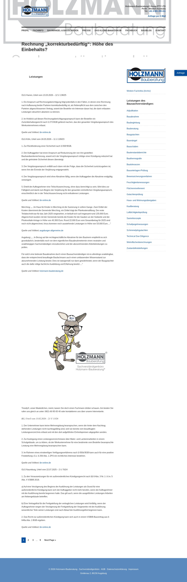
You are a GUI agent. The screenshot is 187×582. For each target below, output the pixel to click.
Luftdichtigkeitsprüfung (137, 212)
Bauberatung (132, 128)
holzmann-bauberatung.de (51, 271)
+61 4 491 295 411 (157, 11)
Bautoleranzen (133, 164)
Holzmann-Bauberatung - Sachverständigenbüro (77, 569)
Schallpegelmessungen (137, 224)
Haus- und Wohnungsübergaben (141, 200)
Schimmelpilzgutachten (137, 230)
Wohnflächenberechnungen (139, 242)
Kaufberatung (133, 206)
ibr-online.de (45, 132)
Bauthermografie (134, 158)
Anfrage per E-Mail (157, 16)
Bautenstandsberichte (136, 152)
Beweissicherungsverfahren (139, 176)
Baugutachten (133, 134)
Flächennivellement (136, 188)
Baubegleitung (133, 123)
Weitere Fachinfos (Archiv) (139, 91)
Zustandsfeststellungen (137, 248)
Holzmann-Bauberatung (35, 11)
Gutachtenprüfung (135, 194)
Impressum (133, 569)
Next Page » (50, 541)
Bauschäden (132, 146)
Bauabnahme (133, 117)
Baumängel (132, 140)
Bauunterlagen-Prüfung (137, 170)
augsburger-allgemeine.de (51, 230)
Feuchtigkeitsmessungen (138, 182)
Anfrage (181, 73)
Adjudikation (132, 111)
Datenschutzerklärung (117, 569)
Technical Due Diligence (138, 236)
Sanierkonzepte (134, 218)
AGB (103, 569)
